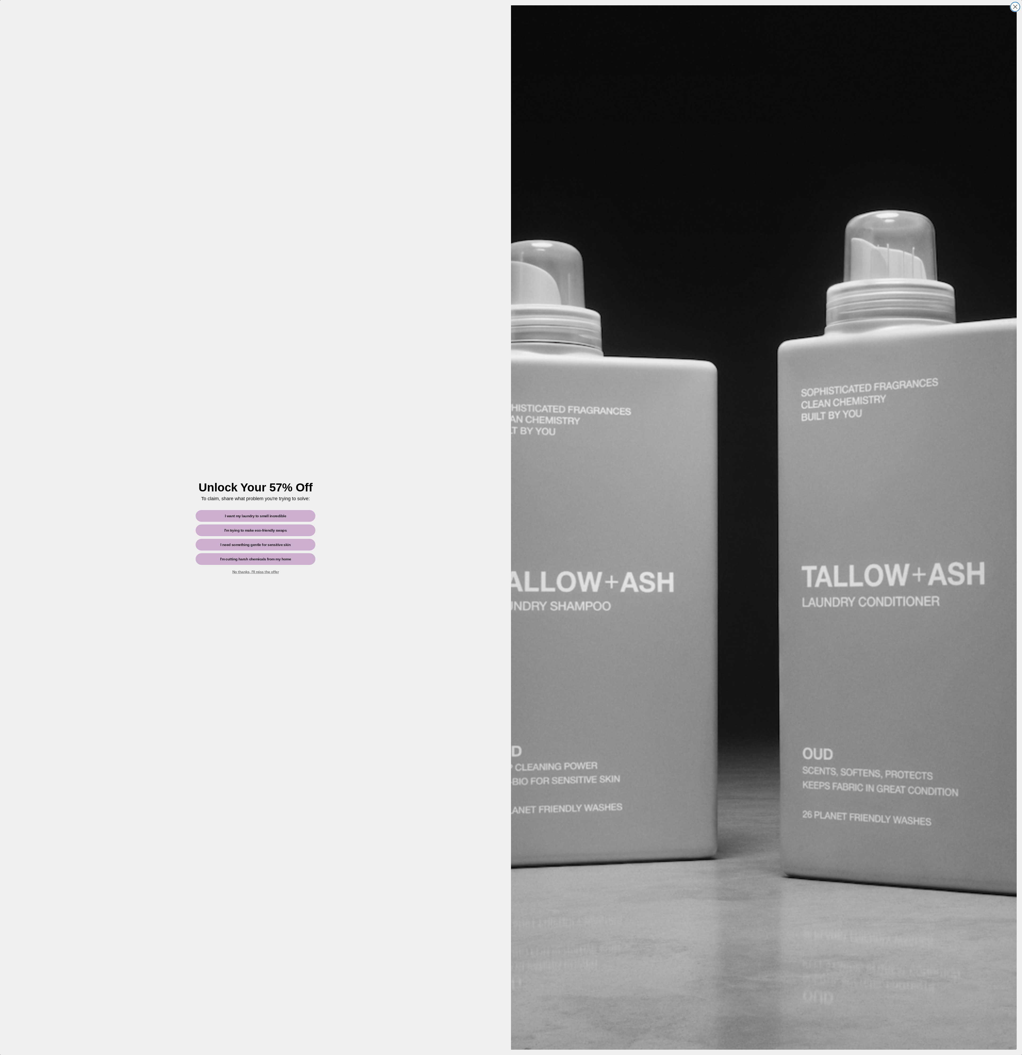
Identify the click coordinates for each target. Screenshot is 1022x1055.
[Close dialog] (1015, 6)
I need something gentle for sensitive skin (255, 545)
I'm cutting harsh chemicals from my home (255, 559)
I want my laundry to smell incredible (255, 516)
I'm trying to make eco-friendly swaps (255, 530)
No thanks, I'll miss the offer (255, 572)
